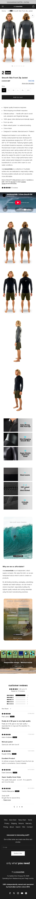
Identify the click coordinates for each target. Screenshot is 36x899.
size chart (13, 181)
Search (18, 827)
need (18, 872)
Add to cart (18, 97)
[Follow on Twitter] (14, 893)
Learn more (18, 666)
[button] (6, 188)
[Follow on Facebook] (10, 893)
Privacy (6, 823)
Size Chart (12, 820)
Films (5, 820)
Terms (30, 820)
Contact (30, 827)
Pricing (5, 827)
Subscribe (18, 853)
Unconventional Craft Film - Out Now (18, 2)
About (12, 827)
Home (4, 11)
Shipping (14, 823)
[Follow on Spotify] (26, 893)
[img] (6, 714)
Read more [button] (5, 728)
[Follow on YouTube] (22, 893)
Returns (21, 823)
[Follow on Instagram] (18, 893)
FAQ (23, 827)
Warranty (29, 823)
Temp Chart (22, 820)
